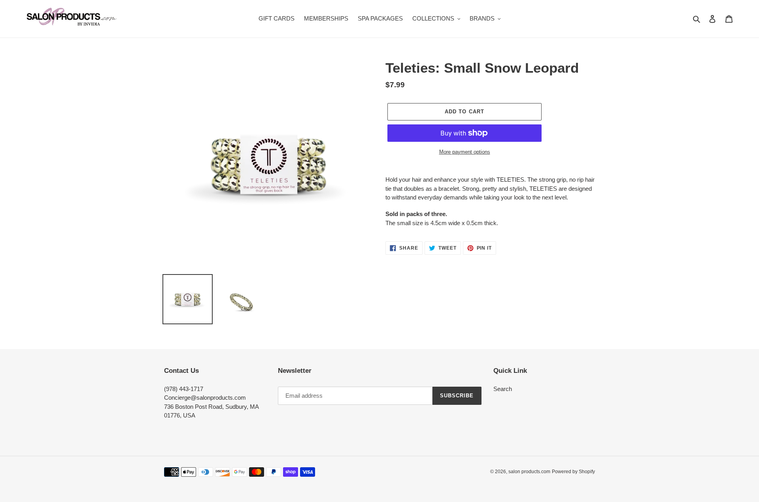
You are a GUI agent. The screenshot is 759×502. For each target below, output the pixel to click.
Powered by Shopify (573, 471)
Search (502, 388)
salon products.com (529, 471)
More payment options (464, 152)
